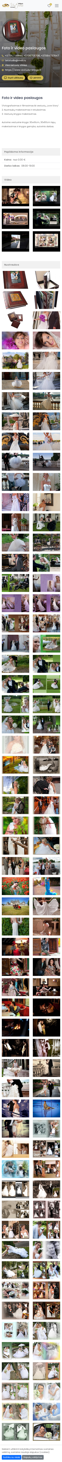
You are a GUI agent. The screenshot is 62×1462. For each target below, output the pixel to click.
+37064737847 (50, 55)
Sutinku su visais (11, 1457)
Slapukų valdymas (32, 1457)
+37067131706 (32, 55)
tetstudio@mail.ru (15, 60)
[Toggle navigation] (56, 5)
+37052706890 (14, 55)
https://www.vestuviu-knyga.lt (23, 70)
